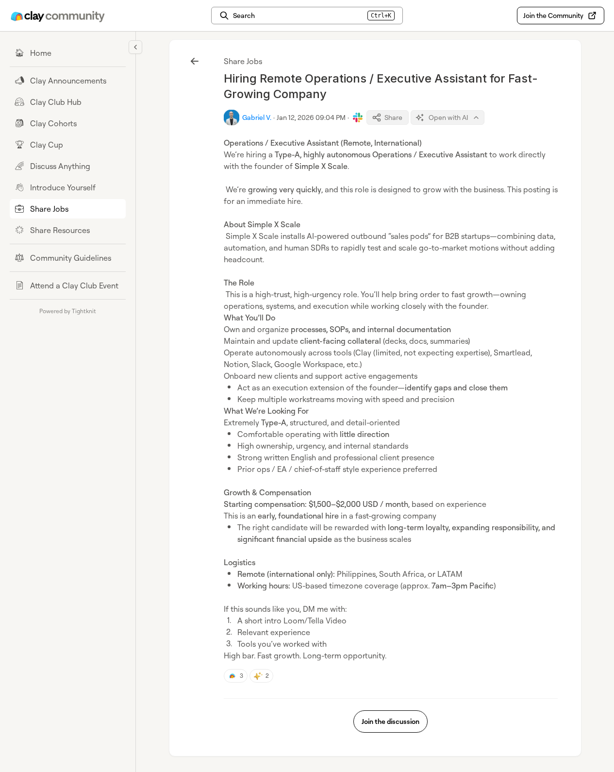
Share (393, 117)
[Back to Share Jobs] (194, 61)
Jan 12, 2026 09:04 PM (311, 117)
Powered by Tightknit (67, 311)
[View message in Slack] (358, 117)
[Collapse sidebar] (135, 47)
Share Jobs (243, 61)
